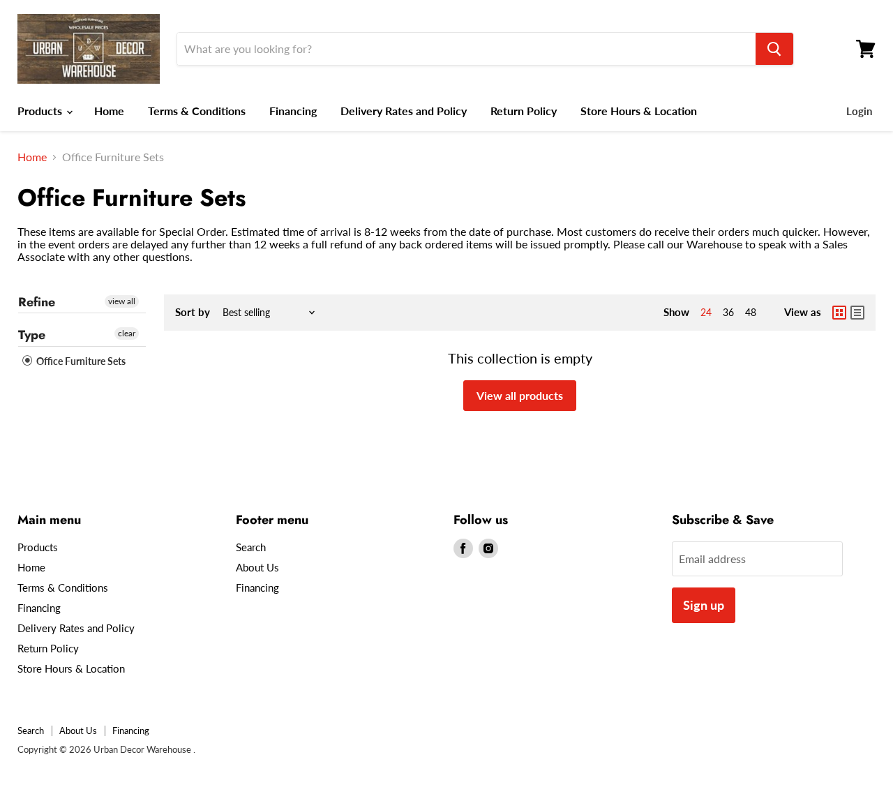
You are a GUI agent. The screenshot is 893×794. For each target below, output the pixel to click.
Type (31, 335)
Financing (293, 110)
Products (41, 110)
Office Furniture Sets (80, 361)
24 (706, 312)
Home (109, 110)
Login (859, 111)
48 (750, 312)
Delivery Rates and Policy (403, 110)
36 (728, 312)
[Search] (774, 49)
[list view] (857, 313)
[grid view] (839, 313)
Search (251, 547)
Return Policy (523, 110)
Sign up (703, 605)
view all (121, 301)
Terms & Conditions (197, 110)
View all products (519, 395)
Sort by (192, 312)
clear (126, 333)
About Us (257, 567)
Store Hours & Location (638, 110)
